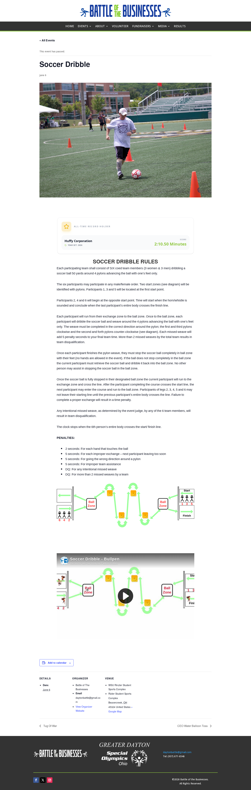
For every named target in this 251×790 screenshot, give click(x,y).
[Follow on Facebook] (36, 780)
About (100, 26)
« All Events (47, 40)
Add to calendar (57, 662)
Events (83, 26)
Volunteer (120, 26)
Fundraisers (141, 26)
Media (162, 26)
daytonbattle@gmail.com (177, 752)
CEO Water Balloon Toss (192, 726)
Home (69, 26)
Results (180, 26)
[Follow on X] (43, 780)
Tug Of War (50, 726)
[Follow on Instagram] (49, 780)
